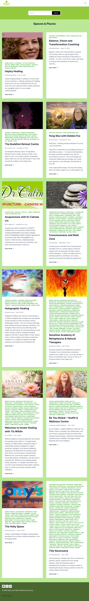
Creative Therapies (61, 514)
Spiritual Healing (10, 68)
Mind (75, 227)
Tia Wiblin (9, 435)
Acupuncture (9, 212)
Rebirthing (61, 539)
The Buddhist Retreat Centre (22, 144)
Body (74, 215)
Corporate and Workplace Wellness (61, 404)
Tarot (7, 523)
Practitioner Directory (26, 66)
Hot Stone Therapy (75, 223)
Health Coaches (60, 526)
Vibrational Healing (65, 232)
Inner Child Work (30, 300)
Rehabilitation (69, 413)
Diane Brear (54, 242)
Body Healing (53, 308)
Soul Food (30, 137)
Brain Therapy (59, 498)
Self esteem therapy (77, 542)
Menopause (64, 532)
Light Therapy (72, 225)
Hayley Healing (14, 71)
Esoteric (67, 222)
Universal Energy (15, 523)
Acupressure (79, 212)
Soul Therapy (77, 230)
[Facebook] (3, 586)
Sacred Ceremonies (20, 137)
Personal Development (67, 325)
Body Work (70, 496)
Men (14, 518)
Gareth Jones (10, 312)
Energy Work (15, 64)
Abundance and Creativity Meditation (61, 484)
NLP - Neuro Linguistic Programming (66, 323)
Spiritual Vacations (30, 139)
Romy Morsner (11, 530)
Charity (51, 501)
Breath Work (69, 498)
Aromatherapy (59, 215)
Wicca (75, 232)
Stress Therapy (74, 544)
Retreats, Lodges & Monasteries (59, 542)
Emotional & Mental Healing (20, 408)
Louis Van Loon (11, 148)
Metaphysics (75, 322)
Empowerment (61, 36)
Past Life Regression (11, 66)
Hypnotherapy (53, 320)
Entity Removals (69, 408)
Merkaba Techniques (63, 322)
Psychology (67, 537)
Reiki (74, 228)
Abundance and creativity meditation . (61, 212)
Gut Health (69, 522)
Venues (10, 141)
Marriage (74, 531)
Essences (14, 409)
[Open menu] (85, 3)
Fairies (73, 222)
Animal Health (9, 63)
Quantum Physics (69, 326)
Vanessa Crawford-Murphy (58, 425)
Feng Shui (52, 132)
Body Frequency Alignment (65, 494)
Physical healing (70, 411)
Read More (9, 94)
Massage (35, 64)
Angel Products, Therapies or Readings (62, 213)
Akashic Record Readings (57, 303)
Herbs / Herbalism (34, 212)
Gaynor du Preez (55, 346)
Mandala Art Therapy (56, 531)
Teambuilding (60, 414)
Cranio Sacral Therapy (56, 512)
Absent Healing (54, 300)
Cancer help (76, 403)
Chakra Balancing (61, 217)
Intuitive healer (54, 225)
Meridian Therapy (74, 532)
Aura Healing (77, 307)
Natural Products (11, 302)
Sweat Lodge (36, 305)
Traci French (54, 139)
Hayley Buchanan (12, 75)
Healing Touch (9, 516)
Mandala (76, 529)
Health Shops (79, 526)
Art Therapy (59, 489)
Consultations (76, 504)
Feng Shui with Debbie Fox (64, 135)
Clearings (18, 63)
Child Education (71, 501)
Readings (69, 228)
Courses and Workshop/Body (58, 509)
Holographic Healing (17, 308)
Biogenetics (20, 404)
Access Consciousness (56, 401)
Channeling (75, 308)
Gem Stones (15, 411)
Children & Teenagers (62, 503)
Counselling (15, 132)
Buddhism (77, 498)
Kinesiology (68, 529)
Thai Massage (53, 232)
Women (26, 424)
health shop (70, 526)
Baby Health (66, 491)
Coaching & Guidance (63, 504)
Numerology (20, 518)
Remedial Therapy (74, 541)
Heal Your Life (78, 522)
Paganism (81, 227)
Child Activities (60, 501)
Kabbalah (63, 225)
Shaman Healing (62, 230)
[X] (6, 586)
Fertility (24, 212)
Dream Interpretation (62, 516)
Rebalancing (53, 37)
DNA (69, 315)
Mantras (74, 320)
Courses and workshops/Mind (58, 313)
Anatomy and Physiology (74, 303)
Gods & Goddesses (25, 411)
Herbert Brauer (55, 48)
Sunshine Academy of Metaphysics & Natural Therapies (62, 338)
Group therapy (60, 522)
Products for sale (11, 303)
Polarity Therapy (10, 419)
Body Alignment (61, 493)
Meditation (8, 134)
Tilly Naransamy (58, 550)
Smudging (16, 423)
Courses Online (74, 313)
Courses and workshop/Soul (69, 312)
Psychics (59, 326)
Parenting (71, 534)
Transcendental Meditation (73, 546)
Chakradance (66, 499)
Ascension (68, 215)
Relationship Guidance (25, 421)
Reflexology (80, 326)
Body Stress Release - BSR (58, 496)
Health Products (28, 413)
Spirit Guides (76, 330)
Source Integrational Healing (21, 305)
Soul (70, 230)
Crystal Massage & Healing (58, 220)
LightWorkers (53, 227)
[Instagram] (10, 586)
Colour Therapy (61, 218)
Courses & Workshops (27, 132)
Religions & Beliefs (18, 136)
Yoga (15, 141)
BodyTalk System (65, 403)
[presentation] (22, 45)
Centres (7, 132)
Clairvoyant (74, 503)
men (58, 532)
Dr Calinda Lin (10, 224)
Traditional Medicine (55, 546)
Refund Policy (7, 596)
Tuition (63, 331)
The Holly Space (14, 526)
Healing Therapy (25, 64)
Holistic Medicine (72, 318)
